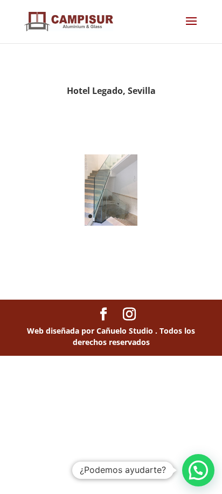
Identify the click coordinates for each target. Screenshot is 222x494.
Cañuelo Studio (125, 331)
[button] (198, 470)
